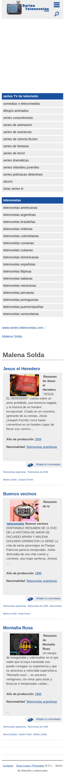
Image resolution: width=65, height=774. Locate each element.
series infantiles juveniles (21, 167)
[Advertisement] (32, 53)
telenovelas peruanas (18, 292)
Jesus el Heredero (21, 368)
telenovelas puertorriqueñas (23, 307)
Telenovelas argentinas (41, 447)
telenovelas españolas (19, 264)
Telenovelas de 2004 (37, 472)
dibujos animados (16, 111)
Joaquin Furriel (25, 479)
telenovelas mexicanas (19, 285)
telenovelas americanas (20, 208)
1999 (38, 573)
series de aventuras (17, 132)
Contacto (8, 765)
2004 (38, 439)
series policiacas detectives (23, 174)
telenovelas (12, 200)
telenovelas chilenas (17, 229)
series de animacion (17, 125)
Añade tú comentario (45, 464)
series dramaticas (16, 160)
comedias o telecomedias (21, 103)
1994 (38, 694)
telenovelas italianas (17, 278)
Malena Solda (10, 479)
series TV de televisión (20, 96)
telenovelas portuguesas (20, 300)
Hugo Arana (24, 613)
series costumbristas (18, 118)
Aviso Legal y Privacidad (30, 765)
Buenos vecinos (19, 493)
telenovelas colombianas (21, 236)
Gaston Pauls (25, 734)
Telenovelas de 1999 (37, 606)
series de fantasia (16, 146)
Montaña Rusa (18, 627)
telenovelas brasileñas (19, 222)
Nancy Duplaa (10, 734)
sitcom (8, 181)
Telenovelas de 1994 (37, 727)
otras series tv (13, 188)
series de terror (14, 153)
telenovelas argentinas (19, 215)
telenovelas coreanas (18, 243)
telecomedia (15, 523)
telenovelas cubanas (18, 250)
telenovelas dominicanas (21, 257)
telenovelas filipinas (17, 271)
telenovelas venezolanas (21, 314)
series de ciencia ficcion (20, 139)
